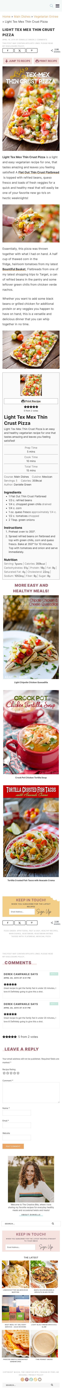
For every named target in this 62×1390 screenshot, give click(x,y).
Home (6, 16)
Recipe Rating (9, 1069)
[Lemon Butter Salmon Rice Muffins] (15, 1286)
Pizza (48, 936)
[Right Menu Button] (58, 6)
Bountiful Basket (14, 269)
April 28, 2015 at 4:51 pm (17, 978)
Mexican (40, 936)
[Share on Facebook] (8, 50)
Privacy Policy (36, 1375)
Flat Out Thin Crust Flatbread (38, 172)
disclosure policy (15, 46)
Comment (7, 1080)
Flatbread (30, 936)
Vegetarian (27, 934)
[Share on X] (20, 50)
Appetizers (22, 931)
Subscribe (44, 912)
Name (6, 1108)
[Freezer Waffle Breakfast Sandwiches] (15, 1355)
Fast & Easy (34, 931)
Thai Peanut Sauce (44, 1359)
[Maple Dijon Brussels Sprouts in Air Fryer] (44, 1286)
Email (5, 1120)
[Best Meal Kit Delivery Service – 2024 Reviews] (15, 1321)
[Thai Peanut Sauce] (44, 1355)
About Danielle (31, 1215)
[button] (25, 406)
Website (6, 1133)
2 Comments (41, 40)
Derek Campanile (17, 974)
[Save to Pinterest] (31, 50)
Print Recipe (48, 60)
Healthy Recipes (49, 931)
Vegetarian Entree (46, 16)
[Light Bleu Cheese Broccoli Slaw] (44, 1321)
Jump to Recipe (19, 60)
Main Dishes (22, 16)
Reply (54, 974)
